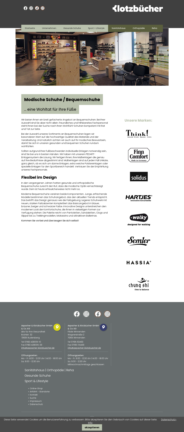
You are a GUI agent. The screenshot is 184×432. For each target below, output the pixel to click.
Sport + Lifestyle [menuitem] (96, 28)
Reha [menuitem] (154, 28)
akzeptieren (92, 427)
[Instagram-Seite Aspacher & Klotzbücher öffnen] (31, 8)
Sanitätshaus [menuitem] (118, 28)
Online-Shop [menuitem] (36, 388)
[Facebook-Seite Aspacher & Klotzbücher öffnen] (25, 8)
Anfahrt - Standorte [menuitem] (40, 391)
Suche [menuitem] (33, 397)
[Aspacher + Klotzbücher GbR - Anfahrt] (57, 331)
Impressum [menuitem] (36, 401)
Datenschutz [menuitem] (36, 404)
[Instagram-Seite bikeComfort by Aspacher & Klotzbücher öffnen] (42, 8)
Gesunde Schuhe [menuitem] (72, 28)
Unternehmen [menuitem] (49, 28)
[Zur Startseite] (138, 11)
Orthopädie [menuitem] (139, 28)
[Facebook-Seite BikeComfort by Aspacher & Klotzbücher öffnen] (37, 8)
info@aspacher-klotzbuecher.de (37, 347)
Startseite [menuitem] (30, 28)
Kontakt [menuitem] (34, 394)
